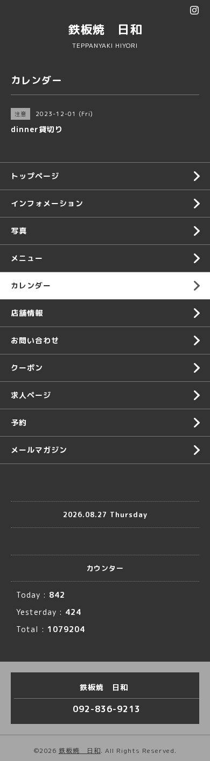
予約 (19, 422)
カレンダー (31, 285)
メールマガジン (39, 450)
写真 (19, 231)
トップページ (35, 176)
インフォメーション (47, 203)
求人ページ (31, 395)
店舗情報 (27, 313)
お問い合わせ (35, 340)
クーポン (27, 368)
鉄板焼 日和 (105, 29)
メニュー (27, 258)
